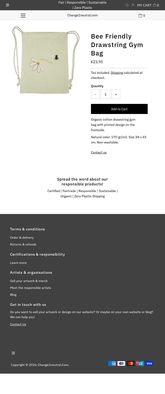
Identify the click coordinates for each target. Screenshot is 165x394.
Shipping (117, 73)
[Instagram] (7, 5)
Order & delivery (22, 237)
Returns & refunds (23, 244)
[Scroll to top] (157, 386)
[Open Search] (127, 5)
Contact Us (18, 324)
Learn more (18, 263)
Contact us (99, 152)
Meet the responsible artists (30, 288)
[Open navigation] (23, 15)
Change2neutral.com (82, 15)
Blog (13, 295)
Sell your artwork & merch (29, 281)
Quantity (97, 86)
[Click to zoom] (73, 32)
